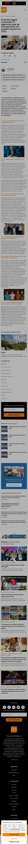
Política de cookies (15, 829)
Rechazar (14, 838)
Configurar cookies (14, 841)
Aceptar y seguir (14, 834)
